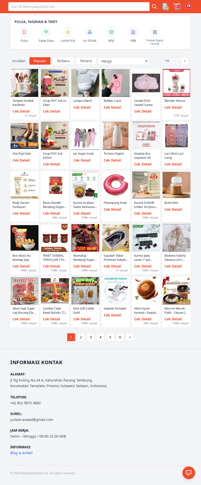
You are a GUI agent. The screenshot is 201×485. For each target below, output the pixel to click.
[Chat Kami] (188, 472)
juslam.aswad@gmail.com (31, 419)
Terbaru (63, 60)
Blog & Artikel (21, 452)
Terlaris (86, 60)
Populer (40, 60)
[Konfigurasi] (189, 6)
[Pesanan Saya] (165, 7)
